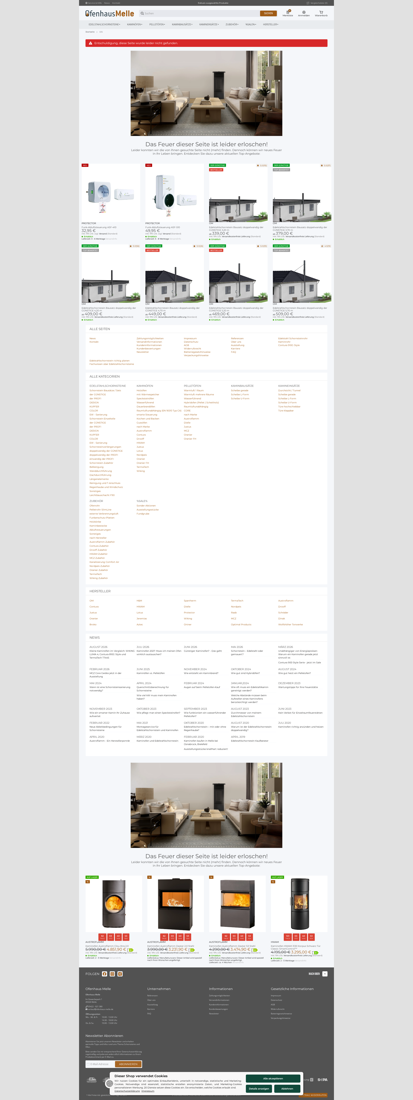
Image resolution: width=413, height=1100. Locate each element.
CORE (187, 410)
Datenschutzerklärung (132, 1051)
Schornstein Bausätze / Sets (105, 390)
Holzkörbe (95, 521)
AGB (273, 1004)
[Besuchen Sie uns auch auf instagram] (112, 973)
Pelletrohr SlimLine (100, 509)
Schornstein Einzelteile (102, 418)
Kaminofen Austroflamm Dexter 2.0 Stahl (170, 946)
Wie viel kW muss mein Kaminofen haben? (156, 697)
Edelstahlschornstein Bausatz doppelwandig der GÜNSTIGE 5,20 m (236, 309)
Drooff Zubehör (98, 549)
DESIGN (94, 402)
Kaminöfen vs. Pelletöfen (151, 673)
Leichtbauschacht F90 (102, 495)
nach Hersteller (98, 537)
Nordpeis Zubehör (100, 566)
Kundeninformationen (219, 1004)
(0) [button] (319, 3)
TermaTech (143, 467)
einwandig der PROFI (102, 458)
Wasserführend (145, 402)
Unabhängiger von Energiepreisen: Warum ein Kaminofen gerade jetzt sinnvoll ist (298, 654)
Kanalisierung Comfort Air (104, 562)
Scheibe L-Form (240, 394)
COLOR (94, 410)
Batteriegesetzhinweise (281, 1013)
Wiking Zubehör (99, 578)
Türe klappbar (286, 410)
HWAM (141, 442)
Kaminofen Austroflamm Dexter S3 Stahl (232, 946)
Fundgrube (143, 513)
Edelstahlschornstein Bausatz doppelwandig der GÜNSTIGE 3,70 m (300, 228)
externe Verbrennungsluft (104, 513)
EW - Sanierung (98, 414)
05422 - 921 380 (94, 1006)
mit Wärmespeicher (148, 394)
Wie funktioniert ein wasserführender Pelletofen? (205, 714)
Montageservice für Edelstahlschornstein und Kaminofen (157, 728)
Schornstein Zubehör (101, 462)
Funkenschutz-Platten (102, 517)
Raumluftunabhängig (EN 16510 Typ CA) (159, 410)
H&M (139, 600)
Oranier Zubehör (99, 570)
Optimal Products (241, 624)
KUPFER (94, 406)
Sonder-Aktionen (146, 505)
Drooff (140, 438)
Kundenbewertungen (218, 1009)
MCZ (186, 430)
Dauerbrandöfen (146, 406)
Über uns (151, 1000)
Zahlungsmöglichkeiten (219, 995)
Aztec (140, 624)
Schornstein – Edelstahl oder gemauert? (247, 652)
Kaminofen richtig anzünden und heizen (300, 726)
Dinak (281, 618)
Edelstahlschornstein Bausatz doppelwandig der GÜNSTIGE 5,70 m (300, 309)
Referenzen (152, 995)
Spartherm (190, 600)
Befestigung (97, 467)
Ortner (187, 624)
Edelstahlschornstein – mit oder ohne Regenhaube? (205, 728)
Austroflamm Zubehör (102, 541)
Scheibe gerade (239, 390)
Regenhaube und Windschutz (106, 487)
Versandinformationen (219, 1000)
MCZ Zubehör (97, 558)
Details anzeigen (259, 1088)
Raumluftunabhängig (196, 406)
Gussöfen (142, 422)
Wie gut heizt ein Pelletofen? (294, 673)
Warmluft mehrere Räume (199, 394)
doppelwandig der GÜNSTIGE (106, 450)
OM (211, 223)
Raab (234, 612)
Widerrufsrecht (277, 1009)
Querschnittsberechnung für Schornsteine (153, 689)
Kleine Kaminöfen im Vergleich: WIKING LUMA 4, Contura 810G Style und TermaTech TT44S (112, 654)
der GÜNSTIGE (98, 394)
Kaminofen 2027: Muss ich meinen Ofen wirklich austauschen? (159, 652)
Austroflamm (144, 430)
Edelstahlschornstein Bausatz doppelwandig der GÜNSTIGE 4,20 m (109, 309)
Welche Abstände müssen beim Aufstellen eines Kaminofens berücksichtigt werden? (249, 699)
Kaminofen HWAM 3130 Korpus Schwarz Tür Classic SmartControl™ (296, 947)
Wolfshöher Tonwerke (290, 624)
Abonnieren (128, 1064)
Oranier (141, 458)
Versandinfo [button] (111, 239)
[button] (271, 24)
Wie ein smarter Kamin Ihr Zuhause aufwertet (110, 714)
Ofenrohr (95, 505)
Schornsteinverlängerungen (105, 446)
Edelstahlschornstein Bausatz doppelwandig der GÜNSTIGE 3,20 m (236, 228)
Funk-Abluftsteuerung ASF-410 (99, 227)
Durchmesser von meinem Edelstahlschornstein (246, 714)
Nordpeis (142, 454)
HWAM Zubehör (99, 553)
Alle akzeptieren (273, 1078)
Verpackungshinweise (280, 1018)
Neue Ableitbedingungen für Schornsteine (106, 728)
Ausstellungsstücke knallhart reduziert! (206, 749)
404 (101, 32)
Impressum (276, 995)
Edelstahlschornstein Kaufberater (249, 740)
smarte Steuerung (147, 414)
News (107, 3)
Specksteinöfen (145, 398)
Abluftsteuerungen (100, 529)
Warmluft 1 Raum (194, 390)
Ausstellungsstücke (148, 509)
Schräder (283, 612)
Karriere (151, 1009)
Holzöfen (142, 390)
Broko (93, 624)
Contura (141, 434)
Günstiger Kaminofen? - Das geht (203, 650)
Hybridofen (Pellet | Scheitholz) (201, 402)
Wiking (141, 471)
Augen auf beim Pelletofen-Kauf (202, 687)
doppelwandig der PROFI (104, 454)
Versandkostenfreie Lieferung (236, 236)
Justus (140, 446)
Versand (103, 233)
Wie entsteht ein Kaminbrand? (201, 673)
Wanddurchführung (101, 471)
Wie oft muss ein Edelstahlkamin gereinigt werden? (249, 689)
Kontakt (116, 3)
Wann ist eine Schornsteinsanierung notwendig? (110, 689)
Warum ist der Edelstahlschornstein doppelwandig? (251, 728)
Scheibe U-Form (240, 398)
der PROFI (95, 398)
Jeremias (142, 618)
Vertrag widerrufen (313, 1095)
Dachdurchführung (100, 475)
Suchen (268, 13)
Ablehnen (287, 1088)
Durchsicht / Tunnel (289, 390)
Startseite (90, 32)
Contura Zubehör (99, 545)
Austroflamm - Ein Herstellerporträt (110, 740)
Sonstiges (95, 491)
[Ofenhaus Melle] (110, 13)
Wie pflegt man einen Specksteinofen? (158, 712)
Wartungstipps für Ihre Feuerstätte (298, 687)
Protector (89, 223)
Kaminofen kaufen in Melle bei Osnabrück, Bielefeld (201, 742)
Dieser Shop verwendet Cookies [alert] (141, 1076)
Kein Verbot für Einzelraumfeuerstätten (300, 712)
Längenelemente (99, 479)
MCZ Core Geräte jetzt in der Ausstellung (105, 675)
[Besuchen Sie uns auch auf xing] (120, 973)
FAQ (149, 1013)
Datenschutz (276, 1000)
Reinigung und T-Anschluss (105, 483)
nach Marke (143, 426)
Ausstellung (152, 1004)
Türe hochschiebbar (289, 406)
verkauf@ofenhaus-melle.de (100, 1009)
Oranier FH (143, 462)
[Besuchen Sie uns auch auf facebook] (104, 973)
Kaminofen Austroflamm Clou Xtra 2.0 (107, 946)
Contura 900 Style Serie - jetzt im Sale (299, 662)
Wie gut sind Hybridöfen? (245, 673)
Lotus (140, 450)
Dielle (187, 422)
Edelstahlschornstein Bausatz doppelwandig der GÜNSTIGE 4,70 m (172, 309)
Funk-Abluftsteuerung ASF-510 (162, 227)
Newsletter (214, 1013)
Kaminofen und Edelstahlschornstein (157, 740)
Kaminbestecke (98, 525)
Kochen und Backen (148, 418)
